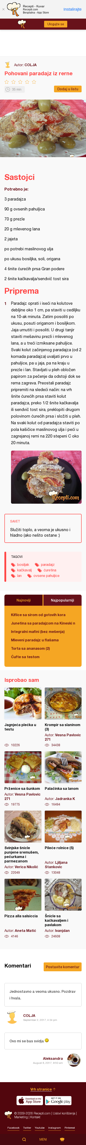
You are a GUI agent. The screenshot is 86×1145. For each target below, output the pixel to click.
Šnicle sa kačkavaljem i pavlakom (63, 909)
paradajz (48, 565)
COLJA (30, 65)
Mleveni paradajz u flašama (35, 640)
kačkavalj (24, 570)
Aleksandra (53, 1058)
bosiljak (23, 565)
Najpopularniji (62, 600)
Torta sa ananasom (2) (30, 648)
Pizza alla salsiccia (22, 909)
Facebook (13, 1127)
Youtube (40, 1127)
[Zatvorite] (3, 9)
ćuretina (50, 570)
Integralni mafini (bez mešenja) (38, 631)
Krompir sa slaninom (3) (63, 717)
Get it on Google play (58, 1100)
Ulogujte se (55, 24)
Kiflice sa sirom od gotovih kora (38, 615)
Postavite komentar (62, 967)
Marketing (21, 1117)
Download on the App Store (30, 1100)
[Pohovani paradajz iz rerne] (46, 477)
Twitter (27, 1127)
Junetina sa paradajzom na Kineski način (43, 623)
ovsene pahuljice (47, 576)
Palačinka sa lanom (63, 779)
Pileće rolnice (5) (63, 843)
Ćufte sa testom (25, 657)
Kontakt (35, 1117)
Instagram (54, 1127)
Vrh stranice (41, 1089)
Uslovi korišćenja (64, 1113)
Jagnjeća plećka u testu (22, 717)
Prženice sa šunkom (22, 779)
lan (19, 576)
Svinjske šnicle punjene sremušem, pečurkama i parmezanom (22, 843)
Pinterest (70, 1127)
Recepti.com (8, 1115)
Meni (43, 1139)
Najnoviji (24, 600)
